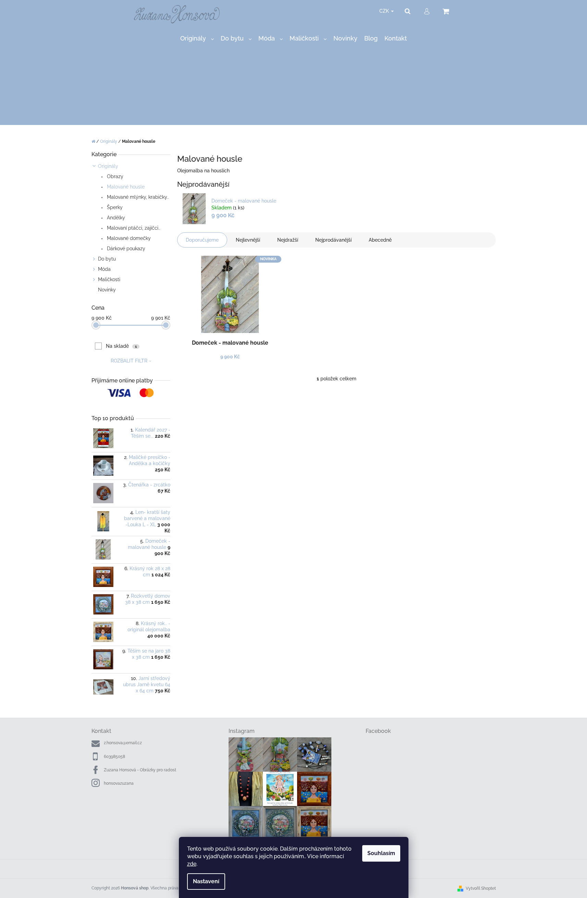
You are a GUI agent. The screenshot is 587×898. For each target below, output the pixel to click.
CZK (384, 11)
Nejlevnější (248, 240)
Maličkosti (109, 279)
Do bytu (107, 259)
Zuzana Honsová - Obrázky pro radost (140, 770)
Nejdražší (287, 240)
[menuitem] (197, 38)
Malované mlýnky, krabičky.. (137, 197)
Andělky (115, 217)
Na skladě (121, 346)
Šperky (114, 207)
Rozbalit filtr (129, 361)
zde (191, 864)
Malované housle (125, 186)
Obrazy (114, 176)
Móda (104, 269)
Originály (108, 166)
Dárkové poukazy (125, 248)
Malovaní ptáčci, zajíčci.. (133, 228)
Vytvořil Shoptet (481, 888)
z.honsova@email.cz (123, 742)
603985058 (114, 756)
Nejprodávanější (333, 240)
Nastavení (206, 881)
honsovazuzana (119, 783)
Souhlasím (381, 853)
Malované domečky (128, 238)
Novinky (107, 289)
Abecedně (380, 240)
